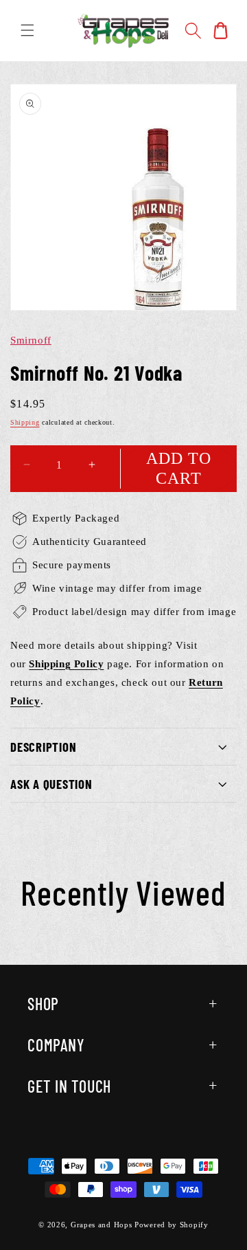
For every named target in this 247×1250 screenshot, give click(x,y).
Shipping (25, 422)
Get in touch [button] (69, 1086)
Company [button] (55, 1045)
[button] (27, 30)
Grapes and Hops (102, 1224)
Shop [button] (43, 1004)
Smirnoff (30, 340)
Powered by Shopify (171, 1224)
